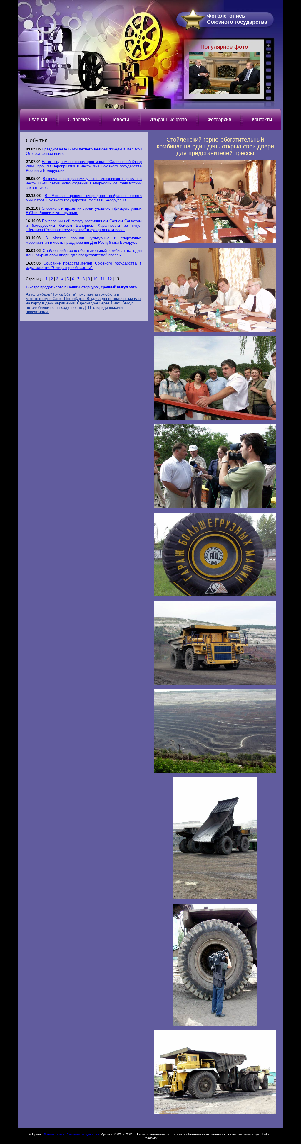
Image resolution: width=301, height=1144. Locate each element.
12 (110, 279)
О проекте (79, 119)
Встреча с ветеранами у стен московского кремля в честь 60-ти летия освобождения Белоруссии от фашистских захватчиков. (84, 183)
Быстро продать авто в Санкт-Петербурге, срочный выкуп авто (81, 287)
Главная (38, 119)
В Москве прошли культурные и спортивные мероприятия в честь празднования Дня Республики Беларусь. (84, 240)
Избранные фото (168, 119)
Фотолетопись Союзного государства (71, 1134)
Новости (120, 119)
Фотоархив (219, 119)
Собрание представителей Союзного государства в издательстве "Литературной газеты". (84, 265)
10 (95, 279)
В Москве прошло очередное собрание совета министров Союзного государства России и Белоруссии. (84, 198)
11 (102, 279)
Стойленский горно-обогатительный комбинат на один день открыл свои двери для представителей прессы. (84, 252)
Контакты (262, 119)
